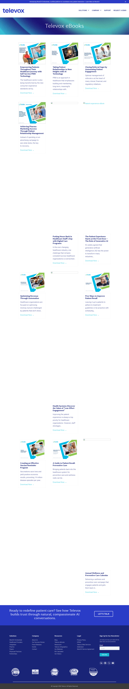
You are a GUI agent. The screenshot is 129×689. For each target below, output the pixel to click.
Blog (56, 640)
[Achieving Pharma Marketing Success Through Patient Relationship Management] (32, 113)
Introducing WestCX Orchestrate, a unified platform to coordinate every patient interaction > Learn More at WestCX (64, 2)
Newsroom (58, 644)
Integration (12, 644)
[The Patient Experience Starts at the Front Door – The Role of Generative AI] (97, 168)
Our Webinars (59, 649)
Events (34, 647)
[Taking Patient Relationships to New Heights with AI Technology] (64, 53)
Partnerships (13, 654)
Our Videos (58, 654)
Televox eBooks (60, 642)
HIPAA (79, 642)
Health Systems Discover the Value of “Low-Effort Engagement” (64, 408)
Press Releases (37, 644)
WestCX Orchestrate (15, 640)
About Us (35, 640)
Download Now (27, 93)
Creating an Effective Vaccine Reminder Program (29, 465)
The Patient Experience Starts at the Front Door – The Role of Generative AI (96, 239)
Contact (34, 649)
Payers (11, 649)
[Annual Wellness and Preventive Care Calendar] (97, 504)
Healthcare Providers (15, 642)
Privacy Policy (81, 640)
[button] (125, 2)
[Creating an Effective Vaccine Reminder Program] (32, 449)
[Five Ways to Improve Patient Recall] (97, 282)
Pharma (11, 647)
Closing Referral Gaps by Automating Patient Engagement (96, 69)
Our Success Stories (38, 642)
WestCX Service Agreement (85, 649)
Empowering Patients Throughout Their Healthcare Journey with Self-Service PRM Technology (31, 71)
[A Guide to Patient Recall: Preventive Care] (64, 449)
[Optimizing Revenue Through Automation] (32, 282)
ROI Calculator (59, 651)
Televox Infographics (61, 647)
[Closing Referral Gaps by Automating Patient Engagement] (97, 53)
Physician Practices (15, 651)
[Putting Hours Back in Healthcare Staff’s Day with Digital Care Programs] (64, 168)
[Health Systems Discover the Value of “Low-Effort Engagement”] (64, 337)
